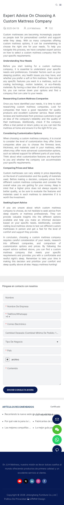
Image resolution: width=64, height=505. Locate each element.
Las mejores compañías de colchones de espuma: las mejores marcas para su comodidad (18, 427)
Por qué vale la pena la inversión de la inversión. (18, 421)
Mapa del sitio (53, 499)
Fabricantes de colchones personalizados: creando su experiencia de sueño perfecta (48, 421)
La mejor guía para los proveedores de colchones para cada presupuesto (48, 427)
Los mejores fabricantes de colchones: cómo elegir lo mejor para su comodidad (48, 414)
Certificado (55, 406)
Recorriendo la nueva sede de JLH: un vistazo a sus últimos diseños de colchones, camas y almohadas (30, 414)
